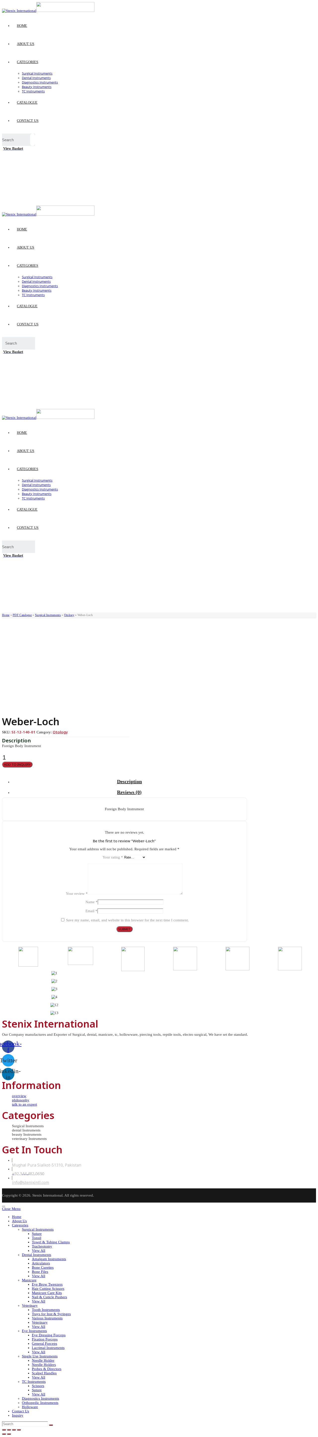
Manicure (29, 1280)
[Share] (9, 1430)
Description (129, 781)
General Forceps (44, 1344)
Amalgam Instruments (49, 1259)
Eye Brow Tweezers (47, 1284)
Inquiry (17, 1415)
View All (38, 1251)
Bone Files (40, 1272)
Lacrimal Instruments (48, 1348)
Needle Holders (44, 1365)
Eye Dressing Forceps (49, 1335)
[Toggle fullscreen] (14, 1430)
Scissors (38, 1386)
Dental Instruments (36, 1255)
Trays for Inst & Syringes (51, 1314)
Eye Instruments (34, 1331)
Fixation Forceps (45, 1339)
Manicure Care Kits (47, 1293)
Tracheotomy (42, 1246)
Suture (37, 1234)
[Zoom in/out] (19, 1430)
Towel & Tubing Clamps (51, 1242)
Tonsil (36, 1238)
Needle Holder (43, 1360)
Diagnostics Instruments (40, 1398)
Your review (77, 894)
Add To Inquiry (17, 764)
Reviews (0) (129, 792)
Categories (20, 1225)
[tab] (129, 781)
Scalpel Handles (44, 1373)
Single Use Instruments (40, 1356)
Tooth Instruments (46, 1310)
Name (91, 902)
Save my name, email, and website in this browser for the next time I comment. (127, 920)
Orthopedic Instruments (40, 1403)
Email (91, 911)
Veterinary (30, 1305)
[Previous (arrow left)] (4, 1434)
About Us (19, 1221)
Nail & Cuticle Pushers (49, 1297)
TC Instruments (34, 1382)
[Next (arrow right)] (9, 1434)
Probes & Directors (46, 1369)
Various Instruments (47, 1318)
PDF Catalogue (22, 615)
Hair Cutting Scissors (48, 1289)
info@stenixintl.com (30, 1182)
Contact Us (20, 1411)
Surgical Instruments (48, 615)
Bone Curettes (43, 1267)
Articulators (41, 1263)
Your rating (113, 857)
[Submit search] (51, 1425)
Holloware (30, 1407)
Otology (69, 615)
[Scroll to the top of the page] (3, 1205)
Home (5, 615)
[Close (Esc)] (4, 1430)
